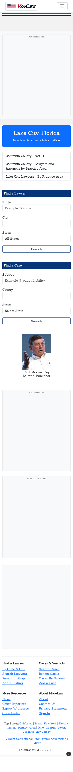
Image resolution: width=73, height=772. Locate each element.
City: (5, 217)
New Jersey (43, 731)
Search (36, 249)
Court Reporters (14, 704)
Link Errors (41, 739)
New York (50, 723)
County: (7, 289)
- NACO (25, 156)
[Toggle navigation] (62, 6)
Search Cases (49, 669)
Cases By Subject (52, 678)
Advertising (58, 739)
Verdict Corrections (18, 739)
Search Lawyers (14, 674)
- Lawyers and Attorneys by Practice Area (30, 166)
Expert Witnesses (15, 708)
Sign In (44, 713)
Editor (37, 743)
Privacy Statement (53, 708)
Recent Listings (14, 678)
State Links (11, 713)
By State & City (13, 669)
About (43, 699)
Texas (38, 723)
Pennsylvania (27, 727)
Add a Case (47, 683)
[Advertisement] (36, 76)
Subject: (8, 202)
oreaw (27, 6)
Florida (63, 723)
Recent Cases (49, 674)
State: (6, 232)
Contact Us (47, 704)
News (6, 699)
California (26, 723)
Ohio (41, 727)
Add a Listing (12, 683)
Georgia (51, 727)
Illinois (11, 727)
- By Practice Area (34, 176)
